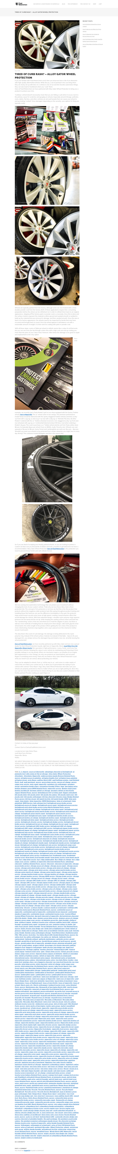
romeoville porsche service (45, 1102)
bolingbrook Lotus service (53, 836)
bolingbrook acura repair (47, 805)
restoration (61, 1094)
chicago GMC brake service (36, 880)
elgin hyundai (64, 920)
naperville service (66, 1054)
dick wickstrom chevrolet (69, 916)
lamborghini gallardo (49, 970)
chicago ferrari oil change (41, 878)
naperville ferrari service (24, 1029)
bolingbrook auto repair (38, 816)
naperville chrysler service (47, 1025)
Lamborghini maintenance (24, 972)
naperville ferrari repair (70, 1027)
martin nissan (72, 987)
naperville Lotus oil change (54, 1039)
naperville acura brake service (61, 1008)
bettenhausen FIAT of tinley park (50, 793)
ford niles (32, 935)
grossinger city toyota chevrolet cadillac (60, 945)
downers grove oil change (68, 918)
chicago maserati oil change (67, 891)
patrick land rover (55, 1079)
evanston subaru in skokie (62, 924)
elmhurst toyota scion (40, 922)
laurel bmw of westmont (64, 981)
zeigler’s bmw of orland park (31, 1138)
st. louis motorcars (47, 1112)
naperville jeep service (53, 1035)
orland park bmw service (55, 1073)
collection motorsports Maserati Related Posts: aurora (35, 910)
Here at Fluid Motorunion (23, 644)
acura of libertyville (36, 772)
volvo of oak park (27, 1127)
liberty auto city (27, 985)
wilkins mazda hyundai (32, 1129)
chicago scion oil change (61, 899)
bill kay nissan (30, 799)
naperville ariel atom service (35, 1014)
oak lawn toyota (59, 1071)
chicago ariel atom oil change (57, 868)
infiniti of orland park (63, 956)
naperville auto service (64, 1018)
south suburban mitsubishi (63, 1110)
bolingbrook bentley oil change (26, 818)
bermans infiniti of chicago (40, 790)
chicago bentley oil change (54, 874)
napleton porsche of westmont (33, 1062)
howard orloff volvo (32, 951)
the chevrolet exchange (67, 1121)
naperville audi (32, 1018)
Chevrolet (50, 864)
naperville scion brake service (55, 1052)
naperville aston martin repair (53, 1016)
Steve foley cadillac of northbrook (28, 1115)
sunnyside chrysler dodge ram (66, 1117)
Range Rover (37, 1094)
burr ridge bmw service (27, 859)
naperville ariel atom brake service (28, 1012)
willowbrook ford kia (49, 1129)
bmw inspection (36, 801)
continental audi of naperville (34, 912)
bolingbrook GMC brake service (38, 826)
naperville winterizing (59, 1060)
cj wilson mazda (37, 908)
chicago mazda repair (43, 895)
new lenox (25, 1066)
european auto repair (30, 924)
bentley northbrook (22, 790)
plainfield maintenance (53, 1087)
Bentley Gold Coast (69, 788)
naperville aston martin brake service (61, 1014)
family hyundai (34, 926)
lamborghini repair (28, 974)
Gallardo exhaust (31, 939)
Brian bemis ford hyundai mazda (38, 857)
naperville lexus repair (56, 1037)
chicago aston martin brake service (62, 870)
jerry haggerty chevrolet (43, 962)
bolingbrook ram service (48, 845)
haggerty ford (20, 947)
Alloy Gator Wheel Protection (60, 774)
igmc (43, 951)
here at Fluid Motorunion (55, 549)
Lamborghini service (43, 974)
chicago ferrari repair (59, 878)
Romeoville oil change (64, 1100)
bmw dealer (24, 801)
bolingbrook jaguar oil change (26, 830)
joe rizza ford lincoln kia (62, 962)
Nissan (66, 1069)
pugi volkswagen (21, 1094)
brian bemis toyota (58, 857)
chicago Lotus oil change (51, 889)
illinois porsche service (70, 951)
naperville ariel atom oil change (54, 1012)
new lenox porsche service (30, 1069)
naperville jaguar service (35, 1035)
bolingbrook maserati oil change (45, 839)
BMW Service (28, 803)
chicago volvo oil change (24, 905)
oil (36, 1073)
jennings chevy (28, 962)
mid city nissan (57, 1002)
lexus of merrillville (50, 983)
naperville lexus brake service (36, 1037)
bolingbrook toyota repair (48, 851)
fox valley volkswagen (32, 937)
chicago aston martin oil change (27, 872)
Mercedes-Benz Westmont (33, 1002)
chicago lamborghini (57, 885)
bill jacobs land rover (66, 795)
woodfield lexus (43, 1131)
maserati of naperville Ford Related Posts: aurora (51, 989)
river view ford (39, 1096)
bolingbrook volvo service (30, 855)
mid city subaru (70, 1002)
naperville (45, 1008)
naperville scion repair (31, 1054)
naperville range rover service (32, 1052)
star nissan (59, 1112)
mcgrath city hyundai (23, 997)
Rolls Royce (23, 1098)
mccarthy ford (60, 991)
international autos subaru (25, 960)
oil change (42, 1073)
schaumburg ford (32, 1106)
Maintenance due (32, 987)
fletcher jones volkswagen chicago (38, 933)
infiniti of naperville (46, 956)
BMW (66, 799)
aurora (38, 782)
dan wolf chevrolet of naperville (47, 916)
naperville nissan (43, 1050)
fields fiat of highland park (54, 928)
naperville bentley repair (30, 1023)
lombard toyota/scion (56, 985)
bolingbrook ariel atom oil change (28, 809)
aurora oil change (64, 782)
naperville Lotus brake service (32, 1039)
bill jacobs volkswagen (33, 797)
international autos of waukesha (63, 958)
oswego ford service (71, 1075)
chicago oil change (27, 897)
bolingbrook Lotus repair (32, 836)
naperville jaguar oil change (55, 1033)
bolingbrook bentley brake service (60, 816)
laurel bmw (49, 981)
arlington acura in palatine (31, 778)
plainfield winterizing (23, 1089)
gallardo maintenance (47, 939)
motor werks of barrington (35, 1006)
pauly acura (24, 1083)
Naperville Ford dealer (42, 1029)
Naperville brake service (70, 1023)
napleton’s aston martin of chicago (28, 1064)
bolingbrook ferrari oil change (37, 824)
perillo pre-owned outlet (38, 1083)
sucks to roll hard (32, 1117)
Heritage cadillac (32, 949)
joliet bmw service (28, 964)
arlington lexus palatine (68, 778)
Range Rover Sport (50, 1094)
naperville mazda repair (24, 1048)
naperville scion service (50, 1054)
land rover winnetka (37, 981)
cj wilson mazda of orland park (55, 908)
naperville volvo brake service (45, 1058)
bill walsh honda (57, 799)
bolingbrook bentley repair (49, 818)
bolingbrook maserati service (31, 841)
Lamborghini (19, 970)
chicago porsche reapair (44, 897)
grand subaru (27, 945)
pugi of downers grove (68, 1092)
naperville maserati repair (54, 1043)
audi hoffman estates (60, 780)
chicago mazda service (61, 895)
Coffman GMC (72, 908)
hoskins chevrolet (46, 949)
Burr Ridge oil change (63, 859)
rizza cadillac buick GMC (63, 1096)
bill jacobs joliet (34, 795)
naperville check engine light (26, 1025)
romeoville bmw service (64, 1098)
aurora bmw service (49, 782)
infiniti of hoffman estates (29, 956)
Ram (30, 1094)
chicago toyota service (46, 903)
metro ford (47, 1002)
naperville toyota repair (70, 1056)
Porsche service (31, 1092)
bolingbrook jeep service (24, 832)
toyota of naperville (38, 1123)
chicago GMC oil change (56, 880)
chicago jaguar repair (23, 885)
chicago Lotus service (23, 891)
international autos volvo (45, 960)
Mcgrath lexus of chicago (41, 997)
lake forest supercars (62, 968)
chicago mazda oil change (25, 895)
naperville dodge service (67, 1025)
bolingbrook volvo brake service (27, 853)
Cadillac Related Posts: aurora (34, 864)
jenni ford (18, 962)
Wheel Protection (56, 1127)
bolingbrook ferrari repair (59, 824)
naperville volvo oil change (68, 1058)
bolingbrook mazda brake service (55, 841)
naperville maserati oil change (32, 1043)
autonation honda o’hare (29, 786)
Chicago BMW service (47, 876)
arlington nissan (21, 780)
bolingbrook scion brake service (33, 847)
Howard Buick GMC (61, 949)
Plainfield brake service (35, 1087)
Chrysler (27, 908)
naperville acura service (63, 1010)
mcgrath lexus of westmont (61, 997)
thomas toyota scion (22, 1123)
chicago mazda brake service (64, 893)
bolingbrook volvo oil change (51, 853)
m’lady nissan (36, 1008)
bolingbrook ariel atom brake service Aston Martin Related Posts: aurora (42, 807)
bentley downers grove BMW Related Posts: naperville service (38, 788)
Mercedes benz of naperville (33, 1000)
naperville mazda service (43, 1048)
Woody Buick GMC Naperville (61, 1131)
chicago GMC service (28, 882)
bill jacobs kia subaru (49, 795)
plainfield (74, 1083)
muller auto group (53, 1006)
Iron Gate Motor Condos (65, 960)
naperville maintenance (48, 1041)
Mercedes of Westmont (53, 1000)
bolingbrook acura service (67, 805)
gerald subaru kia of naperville (32, 943)
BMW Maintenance (49, 801)
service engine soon (51, 1108)
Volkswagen (25, 1125)
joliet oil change (54, 964)
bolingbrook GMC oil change (61, 826)
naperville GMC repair (58, 1031)
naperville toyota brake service (26, 1056)
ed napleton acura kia (49, 920)
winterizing (62, 1129)
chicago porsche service (64, 897)
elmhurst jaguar (25, 922)
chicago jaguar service (40, 885)
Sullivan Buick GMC (47, 1117)
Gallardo (55, 937)
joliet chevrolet (42, 964)
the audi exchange (50, 1119)
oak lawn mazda (46, 1071)
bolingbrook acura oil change (26, 805)
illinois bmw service (52, 951)
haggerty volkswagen (34, 947)
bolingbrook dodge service (53, 822)
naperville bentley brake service (50, 1020)
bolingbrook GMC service (43, 828)
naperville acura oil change (25, 1010)
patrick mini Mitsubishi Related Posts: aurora (54, 1081)
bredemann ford (46, 855)
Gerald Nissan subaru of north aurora (56, 941)
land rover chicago (67, 977)
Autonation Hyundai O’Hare (49, 786)
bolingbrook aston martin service (58, 813)
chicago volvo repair (42, 905)
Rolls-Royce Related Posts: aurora (41, 1098)
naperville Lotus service (29, 1041)
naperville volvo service (42, 1060)
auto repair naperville (38, 784)
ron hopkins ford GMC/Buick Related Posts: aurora (34, 1104)
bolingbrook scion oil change (57, 847)
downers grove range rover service (28, 920)
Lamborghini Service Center (62, 974)
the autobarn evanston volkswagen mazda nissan (39, 1121)
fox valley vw (46, 937)
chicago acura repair (58, 866)
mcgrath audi (35, 995)
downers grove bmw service (47, 918)
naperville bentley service (50, 1023)
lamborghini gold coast (67, 970)
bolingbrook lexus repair (30, 834)
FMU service (23, 935)
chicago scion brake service (40, 899)
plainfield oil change (70, 1087)
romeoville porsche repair (24, 1102)
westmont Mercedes (42, 1127)
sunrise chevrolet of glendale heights (29, 1119)
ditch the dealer (21, 918)
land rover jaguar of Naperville (44, 979)
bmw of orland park (64, 801)
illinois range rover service (25, 954)
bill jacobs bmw (21, 795)
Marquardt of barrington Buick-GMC (52, 987)
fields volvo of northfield (48, 931)
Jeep (76, 960)
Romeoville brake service (24, 1100)
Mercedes (18, 1000)
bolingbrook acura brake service (59, 803)
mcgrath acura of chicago (60, 993)
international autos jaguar (40, 958)
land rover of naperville (65, 979)
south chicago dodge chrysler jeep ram (37, 1110)
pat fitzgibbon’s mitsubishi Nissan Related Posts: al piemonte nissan (40, 1077)
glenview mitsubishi (65, 943)
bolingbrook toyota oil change (26, 851)
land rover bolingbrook (50, 977)
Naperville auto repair (46, 1018)
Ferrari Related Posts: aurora (52, 926)
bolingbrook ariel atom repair (52, 809)
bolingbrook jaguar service (69, 830)
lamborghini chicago (33, 970)
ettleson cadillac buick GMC (60, 922)
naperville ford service (60, 1029)
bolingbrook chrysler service (31, 822)
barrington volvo (71, 786)
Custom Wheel (70, 914)
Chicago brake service (64, 876)
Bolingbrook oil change (29, 845)
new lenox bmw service (38, 1066)
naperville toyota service (24, 1058)
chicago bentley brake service (32, 874)
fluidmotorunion (72, 933)
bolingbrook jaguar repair (48, 830)
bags (62, 786)
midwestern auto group (44, 1004)
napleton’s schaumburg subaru (53, 1064)
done (35, 918)
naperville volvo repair (23, 1060)
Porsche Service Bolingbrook (48, 1092)
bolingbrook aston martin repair (33, 813)
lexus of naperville (65, 983)
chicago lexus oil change (56, 887)
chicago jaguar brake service (47, 882)
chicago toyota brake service (52, 901)
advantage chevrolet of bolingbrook (58, 772)
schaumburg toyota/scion (33, 1108)
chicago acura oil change (40, 866)
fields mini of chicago (30, 931)
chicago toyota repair (29, 903)
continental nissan (37, 914)
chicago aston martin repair (50, 872)
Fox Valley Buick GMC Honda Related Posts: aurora (56, 935)
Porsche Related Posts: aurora (49, 1089)
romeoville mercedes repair (45, 1100)
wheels (66, 1127)
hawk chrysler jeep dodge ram (54, 947)
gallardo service (62, 939)
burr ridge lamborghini (45, 859)
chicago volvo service (59, 905)
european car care (45, 924)
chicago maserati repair (24, 893)
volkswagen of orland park (41, 1125)
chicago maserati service (43, 893)
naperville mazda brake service (40, 1046)
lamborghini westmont (23, 977)
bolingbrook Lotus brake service (52, 834)
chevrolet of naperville (63, 864)
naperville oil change (58, 1050)
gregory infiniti (38, 945)
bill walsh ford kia (43, 799)
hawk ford (70, 947)
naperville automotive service (26, 1020)
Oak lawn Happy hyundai (30, 1071)
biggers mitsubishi (70, 793)
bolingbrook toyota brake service (57, 849)
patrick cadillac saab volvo (25, 1079)
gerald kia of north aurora (31, 941)
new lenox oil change (55, 1066)
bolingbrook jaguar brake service (65, 828)
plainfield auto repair (23, 1085)
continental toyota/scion (54, 914)
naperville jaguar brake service (32, 1033)
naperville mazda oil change (63, 1046)
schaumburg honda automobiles (51, 1106)
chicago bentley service (29, 876)
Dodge (30, 918)
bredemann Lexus (59, 855)
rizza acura (49, 1096)
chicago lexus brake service (35, 887)
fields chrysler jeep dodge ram (32, 928)
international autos (22, 958)
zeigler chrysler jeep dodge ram (56, 1133)
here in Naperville (26, 414)
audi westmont (29, 782)
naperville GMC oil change (39, 1031)
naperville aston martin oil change (28, 1016)
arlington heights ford (50, 778)
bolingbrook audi (21, 816)
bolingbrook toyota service (69, 851)
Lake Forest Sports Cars (63, 966)
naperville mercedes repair (63, 1048)
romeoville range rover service (67, 1102)
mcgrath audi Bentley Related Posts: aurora (57, 995)
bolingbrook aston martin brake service (40, 811)
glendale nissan (51, 943)
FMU (16, 935)
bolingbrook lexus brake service (46, 832)
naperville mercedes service (25, 1050)
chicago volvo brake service (66, 903)
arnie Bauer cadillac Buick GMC (40, 780)
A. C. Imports (23, 772)
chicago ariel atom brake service (33, 868)
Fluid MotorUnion (58, 933)
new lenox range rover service (52, 1069)
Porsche (35, 1089)
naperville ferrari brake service (26, 1027)
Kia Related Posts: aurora (44, 966)
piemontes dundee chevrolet (59, 1083)
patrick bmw (71, 1077)
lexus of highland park (33, 983)
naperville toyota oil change (49, 1056)
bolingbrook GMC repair (24, 828)
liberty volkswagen (40, 985)
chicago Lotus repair (69, 889)
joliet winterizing (27, 966)
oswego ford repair (55, 1075)
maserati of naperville (23, 989)
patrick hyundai (42, 1079)
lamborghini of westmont (44, 972)
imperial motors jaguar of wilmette (49, 954)
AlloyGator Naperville (32, 776)
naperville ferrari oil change (49, 1027)
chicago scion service (33, 901)
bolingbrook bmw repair (30, 820)
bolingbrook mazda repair (38, 843)
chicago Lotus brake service (30, 889)
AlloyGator (19, 776)
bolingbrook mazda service (59, 843)
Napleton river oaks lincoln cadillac (58, 1062)
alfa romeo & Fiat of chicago (37, 774)
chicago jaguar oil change (69, 882)
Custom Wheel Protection (24, 916)
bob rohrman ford (40, 803)
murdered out (25, 1008)
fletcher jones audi (65, 931)
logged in (27, 1150)
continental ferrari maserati (57, 912)
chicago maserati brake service (44, 891)
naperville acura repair (45, 1010)
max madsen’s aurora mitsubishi (42, 991)
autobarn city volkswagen (57, 784)
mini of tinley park (61, 1004)
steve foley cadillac (71, 1112)
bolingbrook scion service (34, 849)
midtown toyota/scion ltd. (25, 1004)
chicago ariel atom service (38, 870)
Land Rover (36, 977)
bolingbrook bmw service (49, 820)
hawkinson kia (20, 949)
